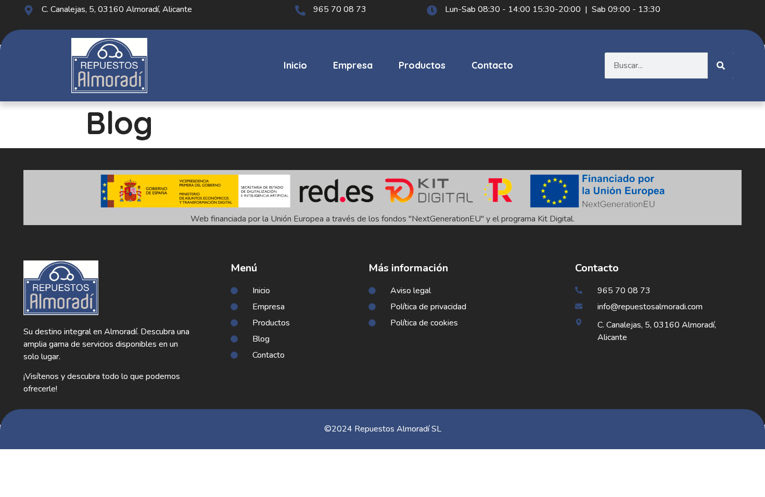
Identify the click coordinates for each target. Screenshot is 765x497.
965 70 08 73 (339, 9)
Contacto (492, 65)
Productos (422, 65)
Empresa (353, 65)
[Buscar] (721, 66)
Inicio (295, 65)
